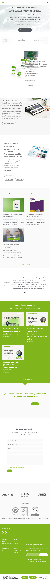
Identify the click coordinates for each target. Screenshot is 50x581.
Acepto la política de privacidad (17, 467)
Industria (16, 543)
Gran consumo (17, 545)
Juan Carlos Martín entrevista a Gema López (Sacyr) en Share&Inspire (11, 245)
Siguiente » (29, 264)
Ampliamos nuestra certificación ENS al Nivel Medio (12, 215)
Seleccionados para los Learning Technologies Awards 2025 (35, 215)
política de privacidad (34, 561)
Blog (3, 550)
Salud (15, 541)
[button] (1, 283)
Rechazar (33, 577)
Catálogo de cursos (6, 543)
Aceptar (24, 577)
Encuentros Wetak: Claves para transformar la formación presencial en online (37, 334)
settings (4, 579)
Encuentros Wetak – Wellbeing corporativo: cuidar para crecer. (12, 331)
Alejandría (4, 541)
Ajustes (40, 577)
